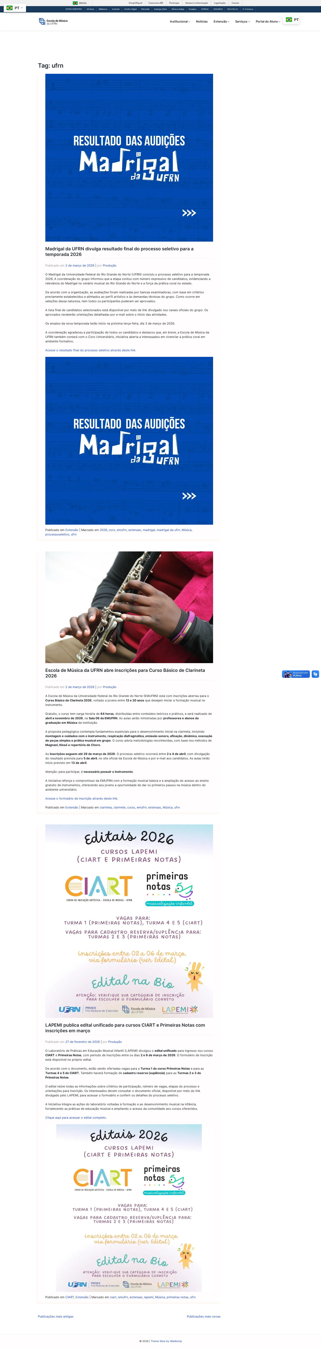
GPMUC (205, 9)
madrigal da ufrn (168, 530)
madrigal (149, 530)
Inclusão (116, 9)
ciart (113, 1297)
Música (187, 530)
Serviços (241, 21)
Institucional (179, 21)
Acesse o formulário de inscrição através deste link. (81, 798)
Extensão (220, 21)
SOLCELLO (232, 9)
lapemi (148, 1297)
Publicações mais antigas (55, 1316)
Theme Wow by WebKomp (166, 1341)
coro (112, 530)
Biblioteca (103, 9)
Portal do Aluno (267, 21)
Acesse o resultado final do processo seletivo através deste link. (90, 350)
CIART (69, 1297)
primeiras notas (177, 1297)
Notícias (202, 21)
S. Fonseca (248, 9)
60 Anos (90, 9)
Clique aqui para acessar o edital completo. (76, 1117)
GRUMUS (218, 9)
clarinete (120, 807)
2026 (103, 530)
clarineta (106, 807)
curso (131, 807)
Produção (109, 265)
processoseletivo (57, 534)
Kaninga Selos (160, 9)
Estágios (193, 9)
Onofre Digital (130, 9)
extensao (134, 530)
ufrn (74, 534)
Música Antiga (178, 9)
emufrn (122, 530)
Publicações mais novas (204, 1316)
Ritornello (145, 9)
